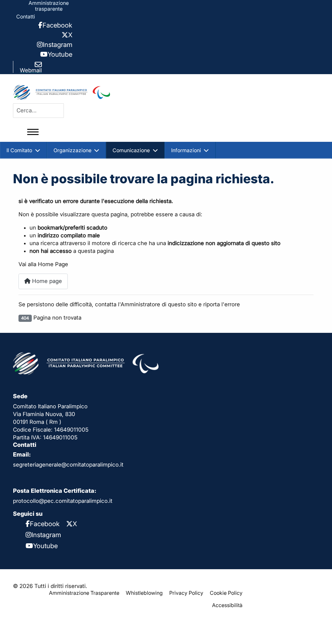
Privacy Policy (186, 593)
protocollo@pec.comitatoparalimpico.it (63, 501)
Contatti (25, 16)
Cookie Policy (226, 593)
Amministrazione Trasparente (84, 593)
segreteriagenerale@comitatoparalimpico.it (68, 464)
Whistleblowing (144, 593)
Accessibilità (227, 605)
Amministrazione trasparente (49, 6)
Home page (46, 281)
